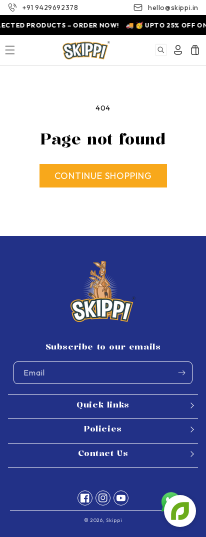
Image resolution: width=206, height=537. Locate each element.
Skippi (114, 520)
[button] (161, 50)
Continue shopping (103, 176)
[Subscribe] (181, 372)
